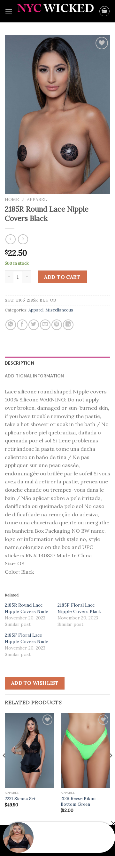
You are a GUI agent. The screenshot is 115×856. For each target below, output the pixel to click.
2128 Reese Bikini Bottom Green (78, 801)
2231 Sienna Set (20, 799)
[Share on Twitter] (33, 324)
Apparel (37, 199)
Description (19, 363)
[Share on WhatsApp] (10, 324)
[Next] (110, 768)
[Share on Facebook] (22, 324)
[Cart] (104, 11)
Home (12, 199)
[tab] (57, 363)
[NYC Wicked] (55, 11)
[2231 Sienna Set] (29, 750)
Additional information (34, 375)
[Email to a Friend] (45, 324)
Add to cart (62, 277)
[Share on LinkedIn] (68, 324)
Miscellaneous (59, 310)
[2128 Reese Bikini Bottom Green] (85, 750)
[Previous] (4, 768)
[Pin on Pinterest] (56, 324)
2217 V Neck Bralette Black (66, 841)
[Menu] (8, 11)
